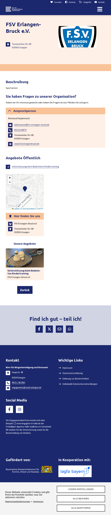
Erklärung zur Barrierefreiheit (75, 378)
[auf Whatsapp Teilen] (69, 329)
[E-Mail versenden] (59, 329)
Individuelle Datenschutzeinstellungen (79, 384)
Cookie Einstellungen (81, 489)
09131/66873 (20, 129)
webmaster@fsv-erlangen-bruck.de (31, 124)
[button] (55, 111)
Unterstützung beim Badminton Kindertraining (35, 166)
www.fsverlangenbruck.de (26, 143)
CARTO (40, 208)
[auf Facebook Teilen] (39, 329)
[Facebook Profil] (9, 409)
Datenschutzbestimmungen (17, 501)
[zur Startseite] (14, 9)
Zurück (25, 290)
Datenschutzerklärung (72, 373)
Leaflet (16, 208)
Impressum (38, 501)
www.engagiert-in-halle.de (28, 423)
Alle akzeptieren (80, 508)
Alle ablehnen (81, 499)
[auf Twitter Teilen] (49, 329)
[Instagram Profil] (19, 409)
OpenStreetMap (28, 208)
